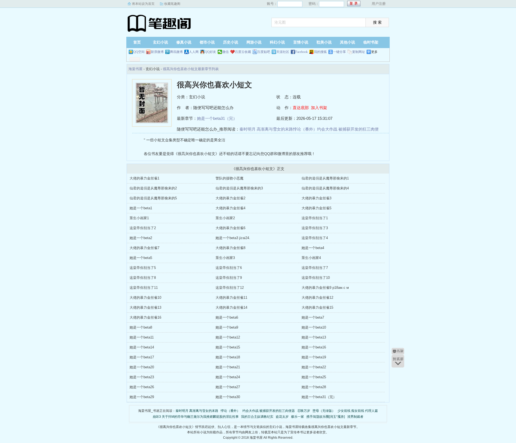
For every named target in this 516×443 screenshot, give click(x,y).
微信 (225, 52)
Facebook (301, 52)
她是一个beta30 (228, 397)
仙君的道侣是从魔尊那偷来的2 (153, 188)
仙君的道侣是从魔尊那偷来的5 (153, 198)
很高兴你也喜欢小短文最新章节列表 (191, 69)
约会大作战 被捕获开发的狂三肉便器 (268, 411)
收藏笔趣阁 (172, 4)
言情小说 (300, 42)
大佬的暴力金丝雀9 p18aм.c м (325, 288)
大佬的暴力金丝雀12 (317, 298)
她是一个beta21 (228, 367)
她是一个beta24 (228, 377)
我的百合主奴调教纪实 (257, 417)
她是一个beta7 (313, 317)
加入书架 (319, 107)
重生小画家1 (139, 218)
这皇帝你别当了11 (144, 288)
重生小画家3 (225, 258)
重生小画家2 (225, 218)
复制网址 (358, 52)
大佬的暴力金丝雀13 (145, 307)
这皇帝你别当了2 (143, 228)
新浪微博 (157, 52)
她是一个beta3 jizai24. (233, 238)
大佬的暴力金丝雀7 (144, 248)
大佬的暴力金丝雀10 (145, 298)
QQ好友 (210, 52)
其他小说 (347, 42)
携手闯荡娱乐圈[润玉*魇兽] (325, 417)
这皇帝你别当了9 (229, 278)
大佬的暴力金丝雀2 (230, 198)
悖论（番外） (305, 129)
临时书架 (370, 42)
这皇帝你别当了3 (315, 228)
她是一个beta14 (142, 347)
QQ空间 (139, 52)
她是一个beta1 (141, 208)
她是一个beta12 (228, 337)
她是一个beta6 (227, 317)
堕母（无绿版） (324, 411)
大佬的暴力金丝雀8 (230, 248)
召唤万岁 (303, 411)
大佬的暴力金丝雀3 (316, 198)
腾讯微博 (176, 52)
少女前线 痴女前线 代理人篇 (358, 411)
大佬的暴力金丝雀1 (144, 178)
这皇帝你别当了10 (316, 278)
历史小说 (230, 42)
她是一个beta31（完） (217, 118)
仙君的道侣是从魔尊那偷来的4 (325, 188)
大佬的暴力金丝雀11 (231, 298)
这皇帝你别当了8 (143, 278)
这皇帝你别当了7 (315, 268)
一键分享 (339, 52)
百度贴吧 (263, 52)
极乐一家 (297, 417)
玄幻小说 (160, 42)
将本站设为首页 (143, 4)
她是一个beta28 (314, 387)
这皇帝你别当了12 (230, 288)
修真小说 (183, 42)
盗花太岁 (282, 417)
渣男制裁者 (355, 417)
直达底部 (301, 107)
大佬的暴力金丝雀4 (230, 208)
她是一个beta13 (314, 337)
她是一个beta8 (141, 327)
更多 (374, 52)
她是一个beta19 (314, 357)
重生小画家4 (311, 258)
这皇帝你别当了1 (315, 218)
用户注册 (379, 4)
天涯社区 (282, 52)
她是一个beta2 (141, 238)
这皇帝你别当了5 (143, 268)
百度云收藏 (243, 52)
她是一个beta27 (228, 387)
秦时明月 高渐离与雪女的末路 (266, 129)
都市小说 (207, 42)
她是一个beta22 (314, 367)
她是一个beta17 (142, 357)
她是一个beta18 (228, 357)
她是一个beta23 (142, 377)
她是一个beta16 (314, 347)
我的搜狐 (320, 52)
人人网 (194, 52)
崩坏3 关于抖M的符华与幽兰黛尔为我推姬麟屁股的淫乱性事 (196, 417)
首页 (137, 42)
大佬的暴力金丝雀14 (231, 307)
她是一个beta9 (227, 327)
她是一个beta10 (314, 327)
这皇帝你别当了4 (315, 238)
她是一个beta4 (313, 248)
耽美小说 (324, 42)
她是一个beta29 (142, 397)
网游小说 (253, 42)
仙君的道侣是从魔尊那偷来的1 (325, 178)
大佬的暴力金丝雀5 (316, 208)
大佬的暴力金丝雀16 (145, 317)
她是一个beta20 (142, 367)
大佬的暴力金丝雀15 (317, 307)
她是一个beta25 (314, 377)
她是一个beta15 (228, 347)
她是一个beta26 (142, 387)
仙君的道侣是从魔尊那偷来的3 (239, 188)
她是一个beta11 (142, 337)
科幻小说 (277, 42)
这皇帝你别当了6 (229, 268)
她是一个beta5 (141, 258)
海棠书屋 (160, 23)
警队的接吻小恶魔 (229, 178)
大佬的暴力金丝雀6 (230, 228)
